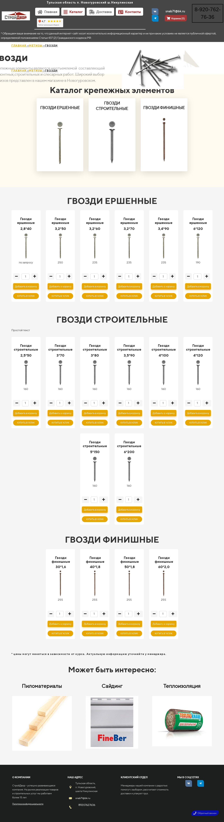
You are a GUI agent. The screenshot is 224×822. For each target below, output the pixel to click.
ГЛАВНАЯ (18, 45)
